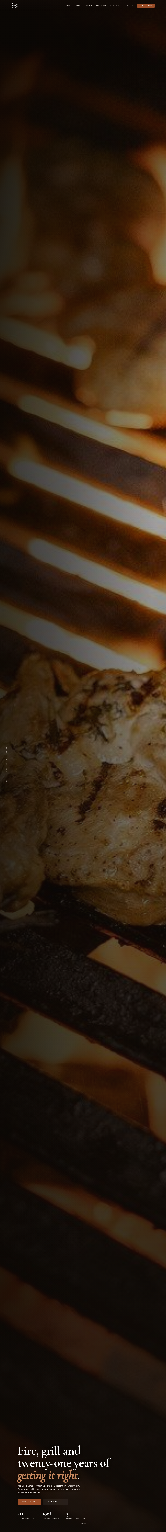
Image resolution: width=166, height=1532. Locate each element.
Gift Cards (115, 5)
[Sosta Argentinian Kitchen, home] (14, 5)
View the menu (55, 1502)
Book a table (146, 5)
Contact (129, 5)
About (69, 5)
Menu (78, 5)
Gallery (88, 5)
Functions (101, 5)
